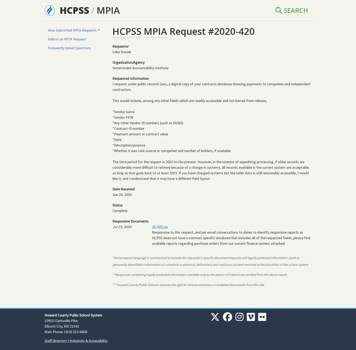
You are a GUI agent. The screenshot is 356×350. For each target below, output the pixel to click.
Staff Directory (55, 340)
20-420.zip (160, 226)
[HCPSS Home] (49, 9)
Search (295, 10)
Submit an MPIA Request (67, 39)
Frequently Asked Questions (69, 48)
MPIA (108, 10)
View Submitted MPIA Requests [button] (72, 30)
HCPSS (74, 10)
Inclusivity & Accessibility (88, 340)
